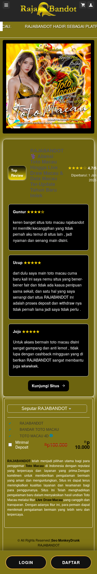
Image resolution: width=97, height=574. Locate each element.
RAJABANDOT (18, 461)
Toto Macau (35, 466)
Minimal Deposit (52, 444)
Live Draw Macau (49, 500)
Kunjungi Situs (45, 385)
